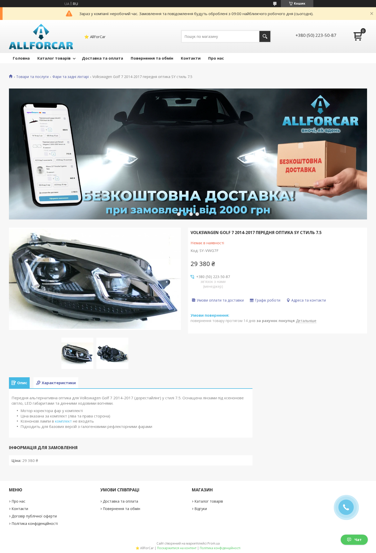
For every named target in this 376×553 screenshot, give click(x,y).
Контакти (191, 58)
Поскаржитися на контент (176, 548)
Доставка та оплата (102, 58)
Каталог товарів (54, 58)
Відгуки (200, 508)
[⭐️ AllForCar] (41, 36)
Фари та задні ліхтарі (70, 76)
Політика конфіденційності (35, 523)
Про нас (216, 58)
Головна (21, 58)
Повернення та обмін (152, 58)
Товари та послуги (32, 76)
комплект (63, 421)
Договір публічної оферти (34, 516)
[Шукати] (264, 36)
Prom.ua (213, 543)
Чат (358, 539)
